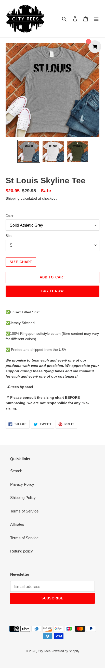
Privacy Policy (22, 484)
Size (9, 236)
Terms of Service (24, 511)
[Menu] (96, 19)
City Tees (44, 651)
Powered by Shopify (65, 651)
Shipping (13, 198)
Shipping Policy (23, 497)
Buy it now (52, 291)
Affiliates (17, 524)
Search (16, 471)
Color (9, 216)
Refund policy (21, 551)
